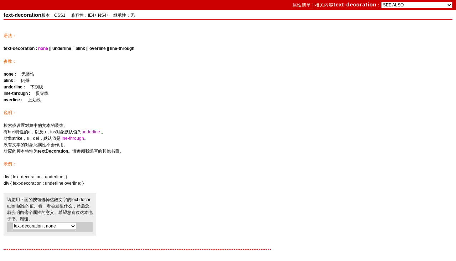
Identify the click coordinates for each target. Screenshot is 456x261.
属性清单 (302, 4)
